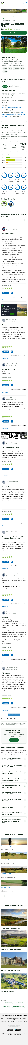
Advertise (25, 1021)
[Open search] (23, 3)
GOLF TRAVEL (6, 1006)
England (4, 18)
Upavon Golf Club (5, 859)
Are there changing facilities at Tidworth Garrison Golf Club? (10, 779)
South (8, 18)
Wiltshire (13, 18)
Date (7, 219)
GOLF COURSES (8, 1002)
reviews (16, 29)
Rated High (21, 219)
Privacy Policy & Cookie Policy (15, 1034)
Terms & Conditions (19, 1021)
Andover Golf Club (5, 887)
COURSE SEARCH (19, 1002)
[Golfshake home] (5, 2)
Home (3, 16)
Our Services (3, 1021)
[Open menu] (26, 3)
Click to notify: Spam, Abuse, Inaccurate (18, 297)
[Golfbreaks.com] (14, 310)
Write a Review (14, 33)
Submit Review (14, 740)
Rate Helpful (6, 351)
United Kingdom (19, 16)
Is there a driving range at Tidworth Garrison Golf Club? (11, 759)
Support (2, 1018)
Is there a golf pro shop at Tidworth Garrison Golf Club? (11, 772)
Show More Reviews (14, 715)
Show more (5, 300)
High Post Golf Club (6, 873)
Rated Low (3, 222)
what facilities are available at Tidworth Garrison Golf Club (13, 114)
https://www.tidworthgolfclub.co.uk (11, 107)
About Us (8, 1021)
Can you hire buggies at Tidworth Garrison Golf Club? (11, 786)
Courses (8, 16)
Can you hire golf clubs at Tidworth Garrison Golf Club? (11, 793)
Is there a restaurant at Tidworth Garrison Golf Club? (11, 806)
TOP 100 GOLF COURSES (18, 1006)
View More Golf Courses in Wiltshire (13, 896)
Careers (21, 1018)
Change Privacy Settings (14, 1023)
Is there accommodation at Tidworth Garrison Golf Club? (12, 813)
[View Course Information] (14, 841)
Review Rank (13, 219)
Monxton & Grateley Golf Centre (9, 846)
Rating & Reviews (7, 1018)
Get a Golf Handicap (16, 1018)
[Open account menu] (20, 3)
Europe (13, 16)
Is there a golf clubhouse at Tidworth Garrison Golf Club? (12, 765)
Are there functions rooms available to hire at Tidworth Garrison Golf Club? (11, 821)
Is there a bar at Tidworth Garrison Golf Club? (11, 799)
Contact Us (13, 1021)
